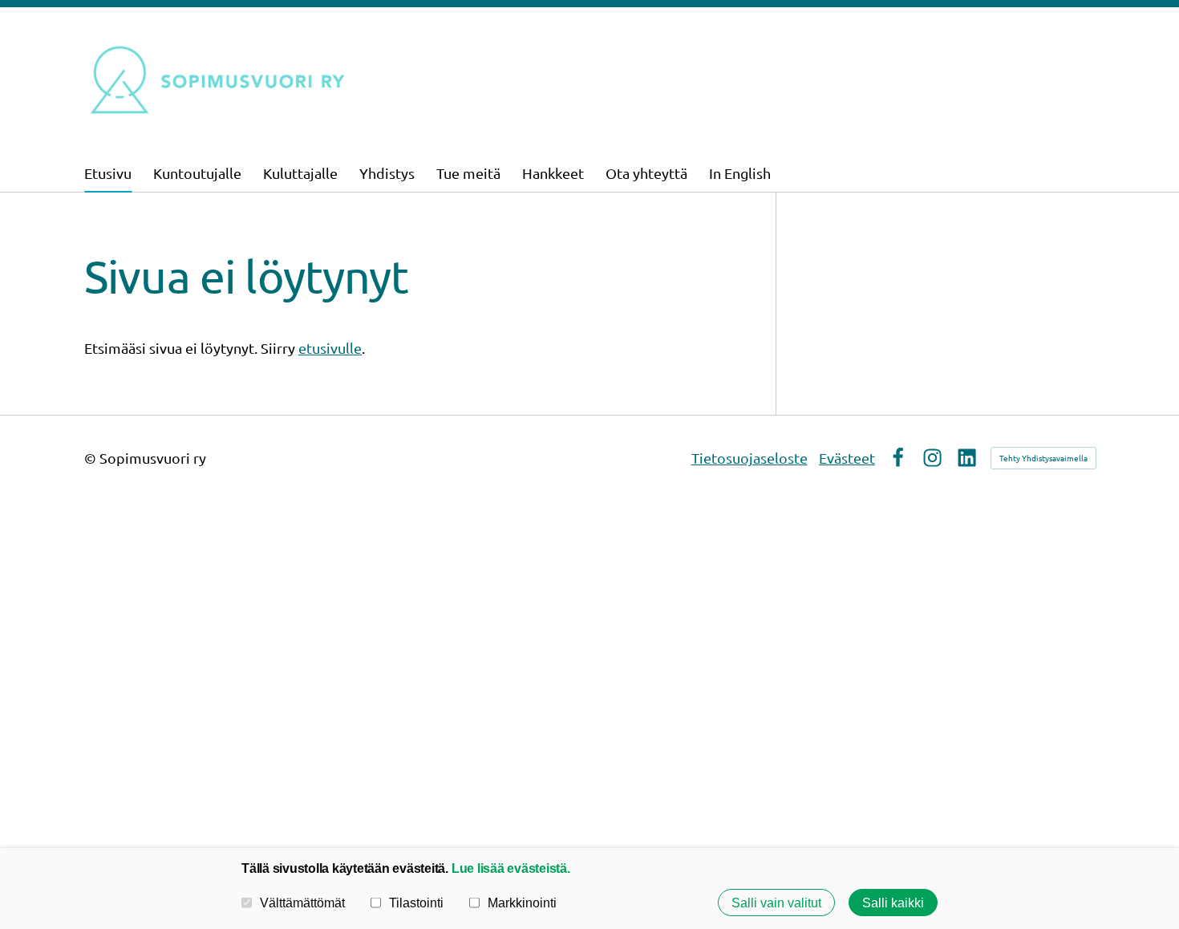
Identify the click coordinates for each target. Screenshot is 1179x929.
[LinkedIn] (967, 458)
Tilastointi (416, 902)
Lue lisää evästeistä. (511, 868)
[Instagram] (932, 458)
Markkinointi (522, 902)
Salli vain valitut (776, 902)
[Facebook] (898, 458)
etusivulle (330, 347)
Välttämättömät (302, 902)
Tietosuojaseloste (749, 457)
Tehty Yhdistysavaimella (1043, 458)
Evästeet (847, 457)
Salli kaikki (893, 902)
